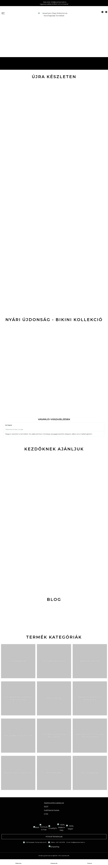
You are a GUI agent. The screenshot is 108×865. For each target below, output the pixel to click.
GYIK (46, 814)
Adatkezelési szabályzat (54, 803)
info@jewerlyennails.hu (58, 2)
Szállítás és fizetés (51, 810)
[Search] (93, 13)
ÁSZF (46, 807)
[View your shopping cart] (105, 13)
